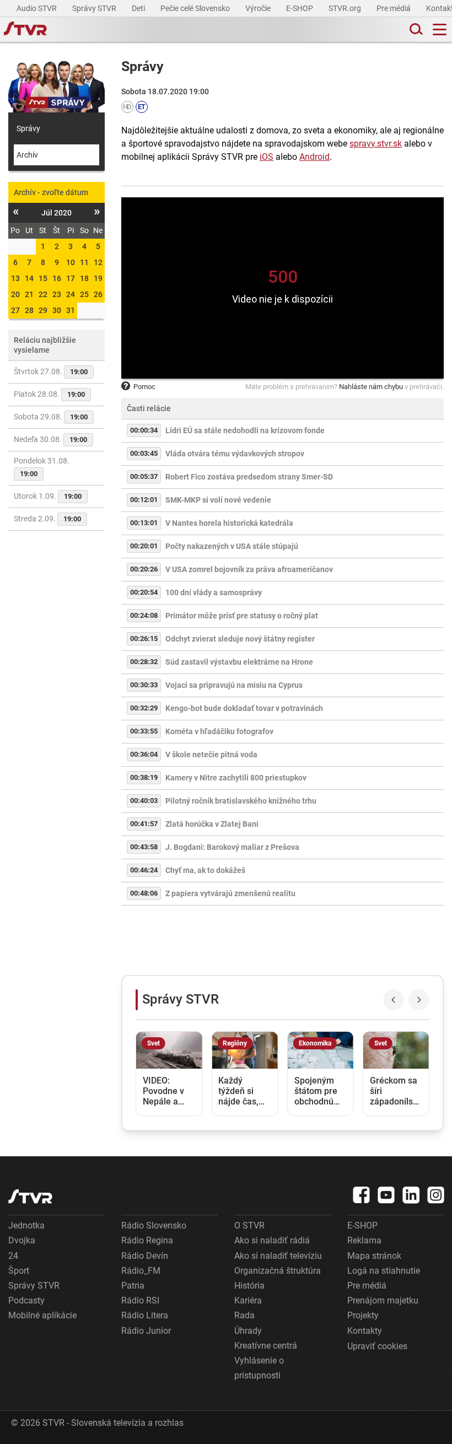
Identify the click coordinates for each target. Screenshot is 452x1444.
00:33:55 (144, 731)
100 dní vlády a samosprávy (213, 592)
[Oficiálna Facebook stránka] (362, 1195)
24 (70, 294)
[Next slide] (418, 999)
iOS (266, 157)
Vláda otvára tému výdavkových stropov (234, 453)
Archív (27, 154)
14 (29, 278)
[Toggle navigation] (439, 29)
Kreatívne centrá (265, 1345)
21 (29, 294)
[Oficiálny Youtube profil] (386, 1195)
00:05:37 (144, 476)
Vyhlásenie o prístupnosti (259, 1368)
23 (56, 294)
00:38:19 (144, 777)
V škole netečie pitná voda (211, 754)
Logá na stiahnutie (383, 1270)
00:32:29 (144, 708)
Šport (18, 1270)
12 (98, 262)
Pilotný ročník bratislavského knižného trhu (240, 800)
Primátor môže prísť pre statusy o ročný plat (241, 615)
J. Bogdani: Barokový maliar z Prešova (232, 847)
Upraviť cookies (377, 1346)
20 (15, 294)
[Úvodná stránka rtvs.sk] (25, 30)
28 (29, 310)
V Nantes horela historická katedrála (229, 523)
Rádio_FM (140, 1270)
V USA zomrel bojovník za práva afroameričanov (249, 569)
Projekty (363, 1315)
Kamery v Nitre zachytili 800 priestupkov (235, 777)
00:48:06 (144, 893)
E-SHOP (300, 8)
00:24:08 (144, 615)
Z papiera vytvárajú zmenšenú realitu (230, 893)
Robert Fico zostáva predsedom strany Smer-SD (249, 476)
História (249, 1285)
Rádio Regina (147, 1240)
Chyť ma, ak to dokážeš (205, 870)
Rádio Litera (144, 1315)
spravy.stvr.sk (375, 143)
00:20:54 (144, 592)
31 (70, 310)
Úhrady (248, 1331)
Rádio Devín (144, 1256)
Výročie (258, 8)
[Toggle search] (415, 29)
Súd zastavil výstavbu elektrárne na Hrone (239, 662)
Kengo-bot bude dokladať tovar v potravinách (244, 708)
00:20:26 (144, 569)
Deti (139, 8)
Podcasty (26, 1300)
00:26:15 (144, 638)
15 (43, 278)
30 (56, 310)
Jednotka (26, 1225)
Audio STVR (37, 8)
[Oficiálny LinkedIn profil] (411, 1195)
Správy (28, 128)
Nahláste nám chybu (371, 386)
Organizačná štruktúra (277, 1270)
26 (98, 294)
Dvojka (21, 1240)
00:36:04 (144, 754)
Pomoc (144, 386)
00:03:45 (144, 453)
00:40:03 (144, 800)
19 (98, 278)
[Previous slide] (393, 999)
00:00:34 (144, 430)
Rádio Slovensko (153, 1225)
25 (84, 294)
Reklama (364, 1240)
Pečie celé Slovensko (196, 8)
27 (15, 310)
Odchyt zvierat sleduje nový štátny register (240, 638)
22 (43, 294)
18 (84, 278)
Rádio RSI (140, 1300)
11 (84, 262)
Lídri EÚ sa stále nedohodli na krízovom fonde (245, 430)
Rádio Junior (146, 1331)
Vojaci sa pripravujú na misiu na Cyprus (234, 685)
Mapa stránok (374, 1256)
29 (43, 310)
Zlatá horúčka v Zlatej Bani (212, 824)
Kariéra (248, 1300)
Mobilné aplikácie (42, 1315)
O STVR (249, 1225)
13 (15, 278)
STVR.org (346, 8)
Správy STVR (95, 8)
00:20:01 (144, 546)
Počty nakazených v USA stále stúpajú (231, 546)
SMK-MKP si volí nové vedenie (218, 499)
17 (70, 278)
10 (70, 262)
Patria (132, 1285)
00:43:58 (144, 847)
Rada (244, 1315)
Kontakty (364, 1331)
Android (314, 157)
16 (56, 278)
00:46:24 (144, 870)
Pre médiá (394, 8)
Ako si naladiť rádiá (272, 1240)
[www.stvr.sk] (30, 1196)
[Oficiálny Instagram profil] (436, 1195)
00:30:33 (144, 685)
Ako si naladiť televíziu (278, 1256)
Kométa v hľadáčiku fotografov (219, 731)
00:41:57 (144, 824)
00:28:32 (144, 662)
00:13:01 (144, 523)
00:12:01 (144, 499)
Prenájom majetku (382, 1300)
